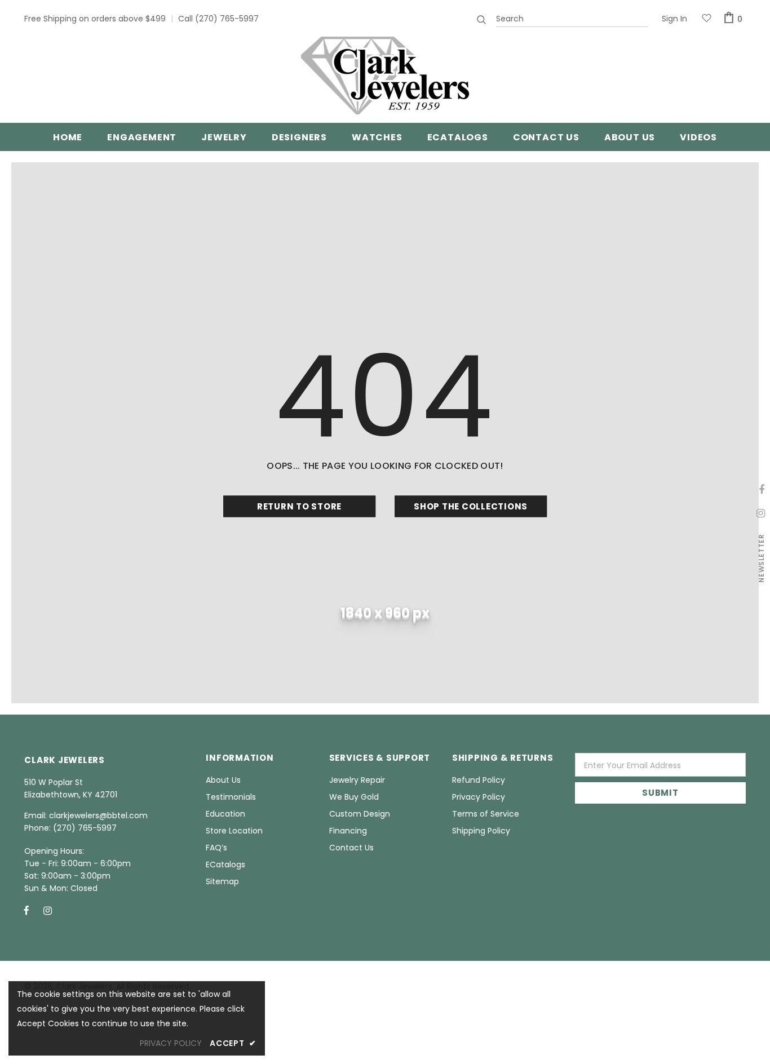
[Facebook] (26, 910)
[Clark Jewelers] (385, 75)
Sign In (674, 18)
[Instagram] (47, 910)
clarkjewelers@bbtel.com (98, 815)
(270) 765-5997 (227, 18)
